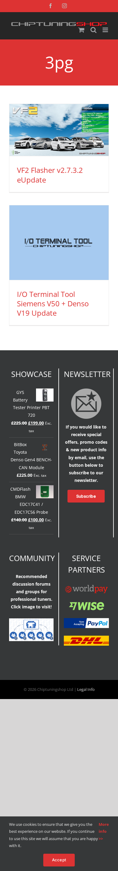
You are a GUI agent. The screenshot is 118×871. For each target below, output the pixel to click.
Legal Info (86, 689)
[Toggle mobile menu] (106, 30)
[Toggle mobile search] (93, 30)
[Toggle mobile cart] (81, 30)
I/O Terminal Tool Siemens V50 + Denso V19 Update (53, 303)
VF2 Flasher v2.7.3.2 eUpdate (50, 174)
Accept (59, 859)
